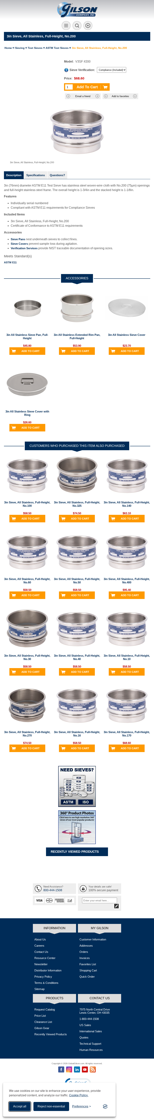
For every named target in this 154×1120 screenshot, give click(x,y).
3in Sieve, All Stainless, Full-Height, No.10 (127, 657)
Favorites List (87, 964)
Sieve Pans (18, 239)
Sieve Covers (19, 243)
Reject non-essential (51, 1106)
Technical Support (90, 1043)
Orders (83, 951)
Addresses (86, 945)
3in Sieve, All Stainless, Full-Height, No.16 (77, 733)
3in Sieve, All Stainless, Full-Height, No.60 (27, 580)
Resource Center (44, 958)
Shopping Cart (88, 970)
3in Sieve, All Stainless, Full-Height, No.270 (27, 733)
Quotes (83, 1037)
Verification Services (24, 248)
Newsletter (41, 964)
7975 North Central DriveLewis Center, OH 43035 (94, 1011)
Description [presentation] (13, 175)
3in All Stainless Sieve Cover (126, 334)
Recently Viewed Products (50, 1034)
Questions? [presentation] (57, 175)
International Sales (90, 1031)
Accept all (19, 1106)
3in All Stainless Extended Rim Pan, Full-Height (77, 336)
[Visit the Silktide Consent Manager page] (105, 1106)
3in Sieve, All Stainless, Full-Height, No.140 (127, 504)
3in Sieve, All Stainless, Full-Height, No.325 (77, 504)
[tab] (14, 175)
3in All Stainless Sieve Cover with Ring (27, 413)
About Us (40, 939)
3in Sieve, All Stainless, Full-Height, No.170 (127, 733)
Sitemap (39, 989)
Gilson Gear (41, 1028)
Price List (40, 1015)
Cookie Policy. (78, 1095)
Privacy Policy (43, 976)
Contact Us (41, 951)
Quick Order (87, 976)
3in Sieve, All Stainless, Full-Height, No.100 (27, 504)
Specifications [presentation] (35, 175)
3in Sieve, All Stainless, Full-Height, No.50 (77, 580)
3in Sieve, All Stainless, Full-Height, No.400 (127, 580)
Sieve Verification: (82, 70)
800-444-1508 (52, 890)
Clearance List (43, 1021)
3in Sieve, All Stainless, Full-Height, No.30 (27, 657)
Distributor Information (47, 970)
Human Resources (91, 1049)
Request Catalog (44, 1009)
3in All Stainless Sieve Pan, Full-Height (27, 336)
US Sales (85, 1025)
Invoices (84, 958)
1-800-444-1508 (89, 1018)
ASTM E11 (10, 262)
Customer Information (92, 939)
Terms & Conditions (46, 982)
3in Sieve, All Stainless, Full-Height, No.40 (77, 657)
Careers (39, 945)
